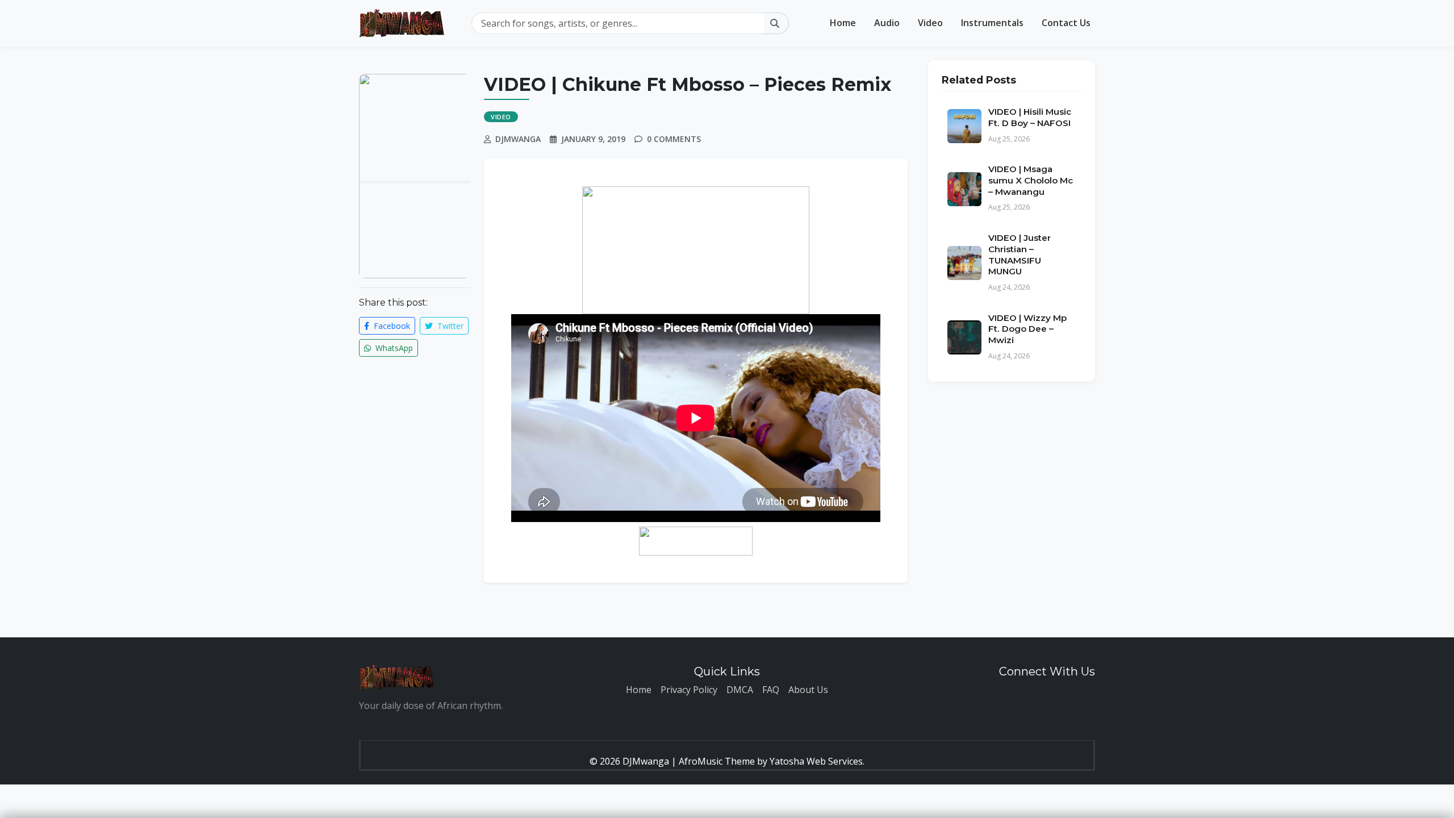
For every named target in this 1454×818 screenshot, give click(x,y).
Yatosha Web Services (816, 761)
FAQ (770, 689)
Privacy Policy (689, 689)
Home (843, 22)
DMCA (739, 689)
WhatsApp (393, 348)
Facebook (390, 325)
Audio (887, 22)
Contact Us (1066, 22)
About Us (808, 689)
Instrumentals (992, 22)
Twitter (449, 325)
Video (930, 22)
